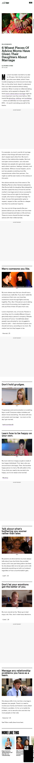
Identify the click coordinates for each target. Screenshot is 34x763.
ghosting (12, 98)
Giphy (17, 288)
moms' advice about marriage (15, 93)
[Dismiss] (31, 747)
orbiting (18, 98)
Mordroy (5, 477)
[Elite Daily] (5, 3)
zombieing (27, 98)
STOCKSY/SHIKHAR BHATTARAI (33, 24)
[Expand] (25, 747)
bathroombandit (8, 424)
